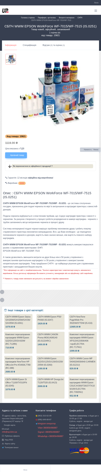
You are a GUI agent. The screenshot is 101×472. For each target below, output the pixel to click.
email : (7, 429)
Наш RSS (8, 440)
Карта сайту (9, 444)
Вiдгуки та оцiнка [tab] (54, 45)
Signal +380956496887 (48, 432)
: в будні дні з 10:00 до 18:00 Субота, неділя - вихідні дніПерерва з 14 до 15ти (83, 438)
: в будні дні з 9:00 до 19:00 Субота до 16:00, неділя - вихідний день (83, 428)
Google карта (9, 425)
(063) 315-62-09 (44, 416)
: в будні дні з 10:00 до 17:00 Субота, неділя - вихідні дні (84, 418)
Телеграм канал (11, 447)
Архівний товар (17, 155)
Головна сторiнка (28, 18)
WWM (22, 183)
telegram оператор (46, 423)
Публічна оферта (12, 436)
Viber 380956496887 (47, 428)
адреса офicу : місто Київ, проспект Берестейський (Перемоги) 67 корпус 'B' (14, 418)
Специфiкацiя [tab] (29, 45)
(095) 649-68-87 (44, 419)
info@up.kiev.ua (9, 432)
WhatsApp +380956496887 (50, 436)
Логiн (96, 3)
